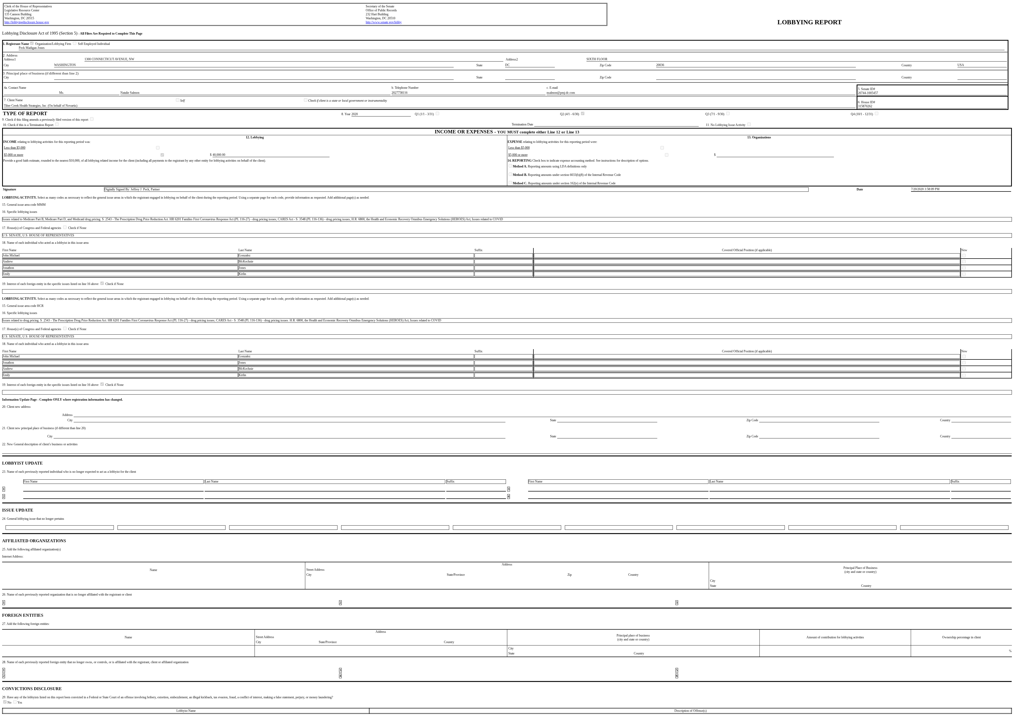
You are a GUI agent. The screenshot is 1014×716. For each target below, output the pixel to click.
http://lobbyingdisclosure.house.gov (26, 22)
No (9, 702)
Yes (19, 702)
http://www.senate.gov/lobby (384, 22)
